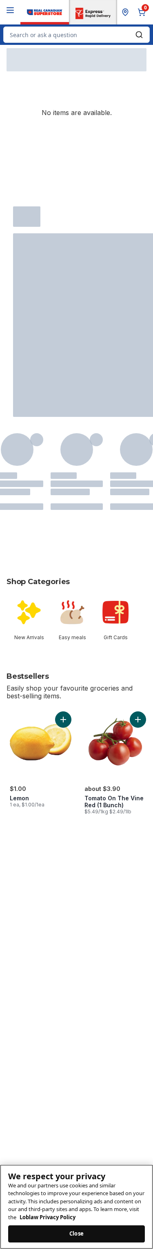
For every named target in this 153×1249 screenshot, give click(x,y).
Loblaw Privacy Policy (47, 1217)
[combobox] (76, 35)
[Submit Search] (139, 35)
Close (76, 1233)
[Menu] (10, 10)
